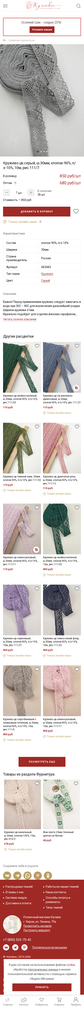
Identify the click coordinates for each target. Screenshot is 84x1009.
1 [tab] (38, 152)
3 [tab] (43, 151)
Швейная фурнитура (22, 40)
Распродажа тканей (19, 886)
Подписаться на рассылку (49, 947)
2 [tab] (41, 151)
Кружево (47, 273)
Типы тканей (54, 907)
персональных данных (43, 969)
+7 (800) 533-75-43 (17, 940)
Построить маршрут (36, 930)
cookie (70, 964)
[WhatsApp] (27, 875)
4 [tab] (46, 151)
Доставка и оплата (18, 903)
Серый (45, 280)
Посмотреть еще (42, 761)
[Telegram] (17, 875)
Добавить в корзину (37, 211)
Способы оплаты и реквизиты (58, 900)
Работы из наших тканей (62, 886)
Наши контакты (56, 892)
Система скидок (16, 897)
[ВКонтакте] (7, 875)
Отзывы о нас (15, 892)
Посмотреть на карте (37, 926)
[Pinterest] (38, 875)
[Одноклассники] (48, 875)
